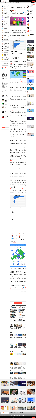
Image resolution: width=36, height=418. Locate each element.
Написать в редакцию (12, 288)
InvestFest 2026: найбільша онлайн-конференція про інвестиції (32, 11)
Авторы (16, 2)
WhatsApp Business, (23, 81)
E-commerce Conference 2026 (31, 27)
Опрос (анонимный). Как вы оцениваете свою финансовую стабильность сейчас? (5, 122)
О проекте (17, 412)
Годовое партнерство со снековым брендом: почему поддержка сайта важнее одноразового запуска (13, 402)
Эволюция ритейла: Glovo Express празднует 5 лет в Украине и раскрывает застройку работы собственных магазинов (6, 59)
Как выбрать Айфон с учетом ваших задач (5, 394)
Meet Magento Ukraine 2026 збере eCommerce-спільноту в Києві (32, 18)
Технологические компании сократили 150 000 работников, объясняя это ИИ (5, 87)
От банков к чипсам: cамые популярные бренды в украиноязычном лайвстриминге (6, 48)
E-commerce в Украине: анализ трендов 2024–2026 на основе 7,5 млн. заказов (23, 320)
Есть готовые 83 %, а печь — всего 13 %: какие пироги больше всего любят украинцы (6, 10)
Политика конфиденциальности (13, 412)
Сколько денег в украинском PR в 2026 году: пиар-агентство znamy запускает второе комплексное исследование (6, 39)
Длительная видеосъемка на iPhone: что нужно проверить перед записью (31, 394)
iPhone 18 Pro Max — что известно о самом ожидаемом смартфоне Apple (22, 394)
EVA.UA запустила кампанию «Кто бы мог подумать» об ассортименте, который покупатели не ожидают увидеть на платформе (30, 60)
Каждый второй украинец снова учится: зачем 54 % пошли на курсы (6, 44)
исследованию (14, 242)
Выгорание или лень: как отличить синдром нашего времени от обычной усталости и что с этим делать (5, 410)
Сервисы (13, 2)
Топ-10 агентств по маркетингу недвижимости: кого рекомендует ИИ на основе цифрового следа (15, 308)
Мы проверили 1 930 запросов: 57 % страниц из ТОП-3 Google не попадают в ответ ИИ (23, 308)
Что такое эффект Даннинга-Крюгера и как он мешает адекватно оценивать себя (14, 410)
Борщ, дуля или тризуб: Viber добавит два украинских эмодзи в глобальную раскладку (6, 17)
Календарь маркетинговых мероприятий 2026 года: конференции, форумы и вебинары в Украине (6, 28)
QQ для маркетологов (22, 109)
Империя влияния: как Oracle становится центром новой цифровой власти (30, 138)
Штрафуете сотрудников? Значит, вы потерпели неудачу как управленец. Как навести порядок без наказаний (30, 114)
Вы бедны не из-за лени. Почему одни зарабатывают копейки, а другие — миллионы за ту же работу (30, 130)
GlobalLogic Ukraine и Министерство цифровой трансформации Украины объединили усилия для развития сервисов (6, 57)
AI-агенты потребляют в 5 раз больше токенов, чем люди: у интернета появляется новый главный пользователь (6, 6)
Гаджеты (2, 388)
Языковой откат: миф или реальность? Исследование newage (23, 318)
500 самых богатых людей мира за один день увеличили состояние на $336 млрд (5, 84)
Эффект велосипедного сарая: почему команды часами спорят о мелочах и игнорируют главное (22, 410)
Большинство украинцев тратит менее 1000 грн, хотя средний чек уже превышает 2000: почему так (15, 313)
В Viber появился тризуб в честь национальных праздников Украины (6, 19)
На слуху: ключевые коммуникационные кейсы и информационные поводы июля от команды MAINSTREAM (30, 45)
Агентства (11, 2)
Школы (18, 2)
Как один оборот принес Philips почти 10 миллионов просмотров (30, 74)
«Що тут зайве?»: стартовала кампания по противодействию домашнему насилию (6, 35)
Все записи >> (22, 332)
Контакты (22, 412)
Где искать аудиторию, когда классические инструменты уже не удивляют (22, 402)
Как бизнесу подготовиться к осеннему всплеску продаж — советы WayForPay (6, 37)
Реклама (20, 412)
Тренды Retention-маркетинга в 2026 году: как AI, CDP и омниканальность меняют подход (30, 122)
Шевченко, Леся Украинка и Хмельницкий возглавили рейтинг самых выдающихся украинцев (6, 15)
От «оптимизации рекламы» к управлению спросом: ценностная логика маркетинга (30, 106)
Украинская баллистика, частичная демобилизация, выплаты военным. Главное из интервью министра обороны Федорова (5, 75)
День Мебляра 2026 (32, 24)
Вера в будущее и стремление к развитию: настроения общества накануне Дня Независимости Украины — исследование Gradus (6, 30)
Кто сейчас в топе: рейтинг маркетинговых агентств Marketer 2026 (15, 310)
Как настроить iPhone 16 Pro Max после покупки (14, 394)
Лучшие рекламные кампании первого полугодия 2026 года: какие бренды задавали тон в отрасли (30, 68)
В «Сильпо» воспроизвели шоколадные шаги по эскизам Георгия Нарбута (6, 50)
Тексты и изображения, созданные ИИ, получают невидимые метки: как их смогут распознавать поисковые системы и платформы (6, 46)
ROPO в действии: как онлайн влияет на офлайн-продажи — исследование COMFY (15, 315)
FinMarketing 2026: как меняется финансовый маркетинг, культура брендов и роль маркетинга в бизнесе (6, 26)
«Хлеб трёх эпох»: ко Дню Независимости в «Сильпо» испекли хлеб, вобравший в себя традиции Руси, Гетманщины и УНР (6, 21)
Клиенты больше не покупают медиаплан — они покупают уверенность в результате (30, 99)
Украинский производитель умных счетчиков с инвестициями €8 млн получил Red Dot (6, 52)
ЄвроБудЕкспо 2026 (32, 34)
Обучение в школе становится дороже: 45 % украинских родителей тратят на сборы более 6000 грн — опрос (6, 33)
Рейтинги (20, 2)
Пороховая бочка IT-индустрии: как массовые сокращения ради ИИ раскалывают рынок (5, 89)
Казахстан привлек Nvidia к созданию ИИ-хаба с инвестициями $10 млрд (4, 80)
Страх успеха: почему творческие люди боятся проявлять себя (31, 410)
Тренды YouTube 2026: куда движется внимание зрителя (30, 91)
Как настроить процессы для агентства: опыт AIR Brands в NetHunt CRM (30, 84)
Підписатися (4, 67)
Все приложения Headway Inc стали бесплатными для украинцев (6, 24)
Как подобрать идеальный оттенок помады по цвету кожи (5, 71)
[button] (34, 383)
